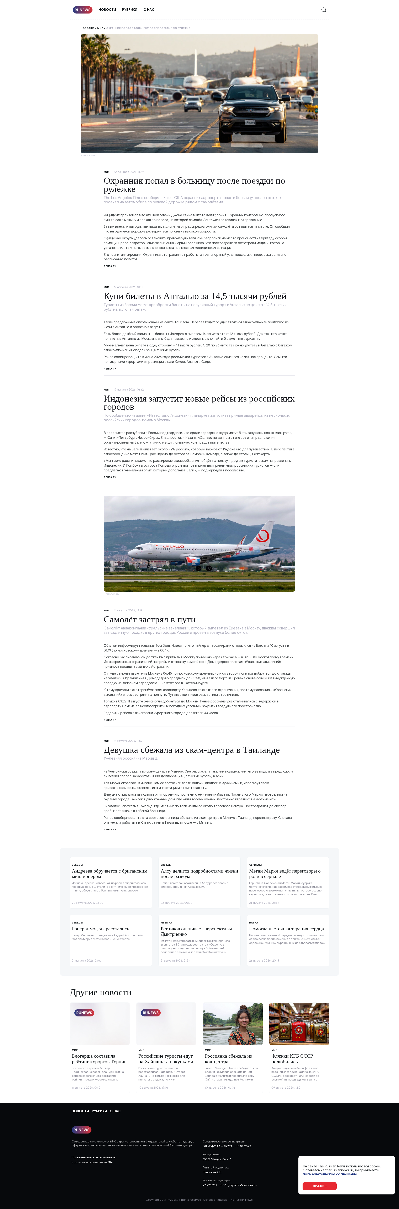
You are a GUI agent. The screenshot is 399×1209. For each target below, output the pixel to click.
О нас (148, 10)
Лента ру (110, 368)
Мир (100, 28)
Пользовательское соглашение (93, 1157)
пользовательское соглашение (330, 1174)
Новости (107, 10)
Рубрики (129, 10)
